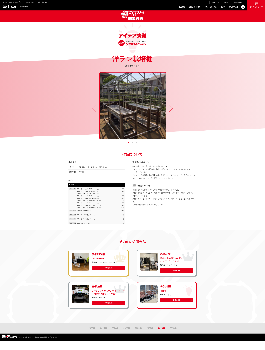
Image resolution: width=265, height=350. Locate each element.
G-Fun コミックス (211, 7)
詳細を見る (108, 268)
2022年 (138, 328)
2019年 (173, 328)
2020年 (161, 328)
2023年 (126, 328)
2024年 (115, 328)
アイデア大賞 (233, 7)
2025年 (103, 328)
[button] (128, 142)
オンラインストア (256, 7)
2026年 (92, 328)
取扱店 (226, 2)
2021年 (150, 328)
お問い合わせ (237, 2)
